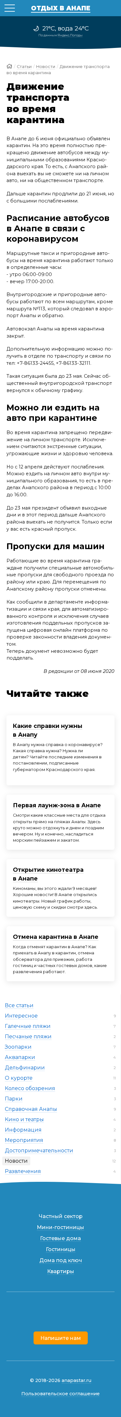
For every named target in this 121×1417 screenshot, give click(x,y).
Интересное (21, 1016)
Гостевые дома (60, 1238)
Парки (14, 1099)
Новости (16, 1161)
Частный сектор (61, 1216)
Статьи (24, 66)
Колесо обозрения (30, 1088)
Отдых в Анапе (60, 8)
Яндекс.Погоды (70, 35)
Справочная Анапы (31, 1109)
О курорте (19, 1078)
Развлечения (23, 1171)
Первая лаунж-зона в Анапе (57, 805)
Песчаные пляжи (28, 1036)
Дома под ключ (60, 1260)
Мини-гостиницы (60, 1227)
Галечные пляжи (28, 1026)
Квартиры (60, 1271)
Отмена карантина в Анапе (55, 936)
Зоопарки (18, 1047)
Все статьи (19, 1005)
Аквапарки (20, 1057)
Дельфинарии (25, 1068)
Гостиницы (61, 1249)
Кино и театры (24, 1119)
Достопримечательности (39, 1150)
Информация (23, 1130)
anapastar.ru (76, 1380)
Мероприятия (24, 1140)
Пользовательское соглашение (60, 1394)
